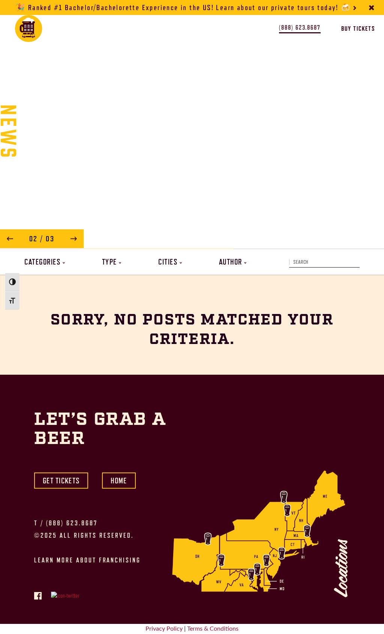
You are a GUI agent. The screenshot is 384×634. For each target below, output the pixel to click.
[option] (192, 132)
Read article (239, 240)
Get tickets (61, 480)
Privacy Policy (164, 629)
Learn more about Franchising (87, 560)
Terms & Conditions (212, 629)
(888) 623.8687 (72, 523)
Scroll (192, 230)
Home (119, 480)
